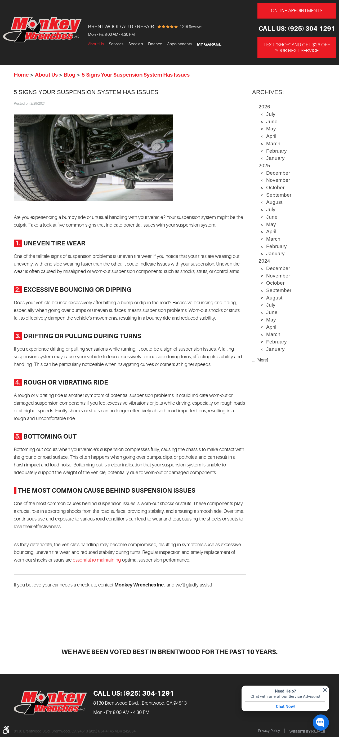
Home (21, 75)
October (275, 187)
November (278, 180)
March (273, 143)
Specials (135, 44)
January (275, 158)
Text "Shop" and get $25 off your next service (296, 47)
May (271, 128)
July (270, 114)
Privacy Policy (269, 731)
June (272, 121)
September (278, 195)
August (274, 202)
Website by (307, 731)
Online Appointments (296, 10)
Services (116, 44)
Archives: (268, 92)
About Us (96, 44)
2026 (264, 106)
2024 (264, 261)
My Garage (209, 44)
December (278, 173)
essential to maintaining (97, 560)
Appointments (179, 44)
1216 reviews (191, 27)
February (276, 151)
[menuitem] (96, 44)
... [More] (260, 360)
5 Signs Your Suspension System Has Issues (136, 75)
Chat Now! (285, 706)
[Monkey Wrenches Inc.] (42, 29)
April (271, 136)
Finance (155, 44)
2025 (264, 165)
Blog (69, 75)
